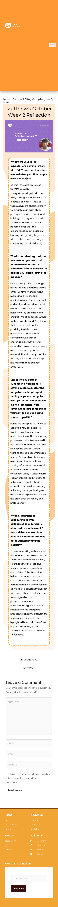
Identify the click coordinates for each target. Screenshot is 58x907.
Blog (28, 99)
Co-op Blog (38, 99)
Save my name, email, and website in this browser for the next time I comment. (28, 778)
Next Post (29, 668)
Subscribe (18, 888)
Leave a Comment (13, 99)
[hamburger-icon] (52, 45)
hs (47, 99)
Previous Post (29, 659)
